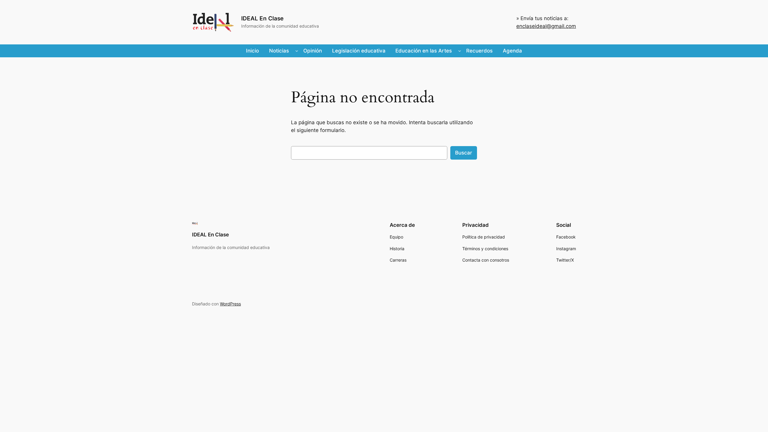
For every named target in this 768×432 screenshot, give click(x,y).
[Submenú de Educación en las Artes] (459, 50)
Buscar (463, 153)
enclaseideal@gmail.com (546, 26)
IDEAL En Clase (262, 18)
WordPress (230, 303)
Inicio (252, 51)
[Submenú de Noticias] (296, 50)
